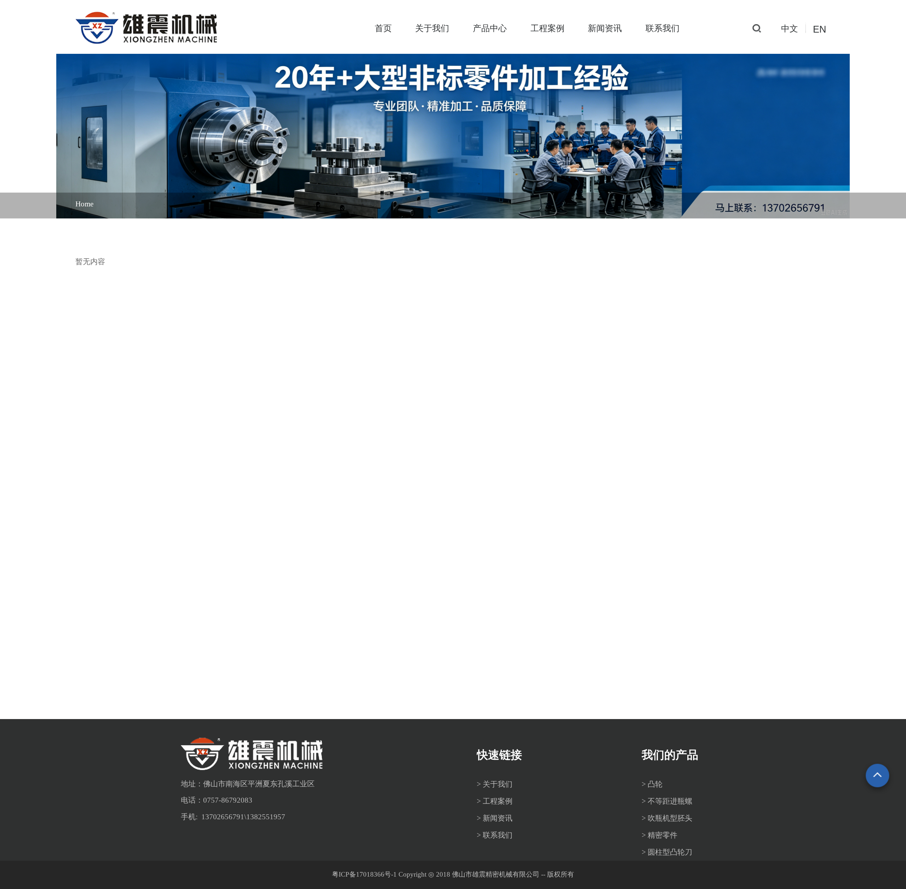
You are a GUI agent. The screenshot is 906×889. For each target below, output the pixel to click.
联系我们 (663, 28)
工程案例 (547, 28)
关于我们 (432, 28)
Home (84, 204)
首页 (383, 28)
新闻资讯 (605, 28)
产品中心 (490, 28)
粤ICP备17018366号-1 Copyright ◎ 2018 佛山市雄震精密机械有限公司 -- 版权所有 (453, 874)
